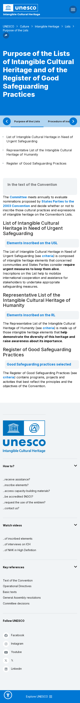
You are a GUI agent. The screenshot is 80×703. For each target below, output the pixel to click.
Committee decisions (16, 603)
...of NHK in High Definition (19, 550)
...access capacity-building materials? (26, 490)
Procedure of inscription (64, 121)
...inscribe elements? (16, 485)
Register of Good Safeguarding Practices (36, 163)
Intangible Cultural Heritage (21, 14)
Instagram (17, 643)
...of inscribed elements (17, 538)
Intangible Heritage (47, 26)
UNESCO (8, 26)
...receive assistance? (16, 479)
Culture (24, 26)
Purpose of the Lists (27, 121)
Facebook (17, 635)
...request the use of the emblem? (24, 502)
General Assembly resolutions (22, 597)
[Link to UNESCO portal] (26, 7)
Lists (67, 26)
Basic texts (10, 592)
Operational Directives (17, 586)
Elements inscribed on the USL (32, 243)
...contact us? (11, 508)
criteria (47, 256)
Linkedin (16, 668)
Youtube (16, 652)
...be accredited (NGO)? (18, 496)
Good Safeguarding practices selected (39, 364)
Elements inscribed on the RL (31, 315)
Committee (18, 197)
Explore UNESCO (37, 696)
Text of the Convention (18, 580)
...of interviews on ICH (16, 544)
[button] (6, 37)
